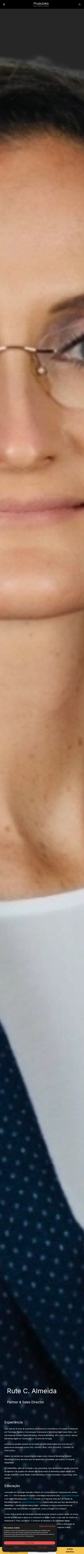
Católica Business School (31, 1502)
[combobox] (79, 4)
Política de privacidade (47, 1526)
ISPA (11, 1495)
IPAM (29, 1499)
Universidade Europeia (69, 1495)
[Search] (79, 4)
